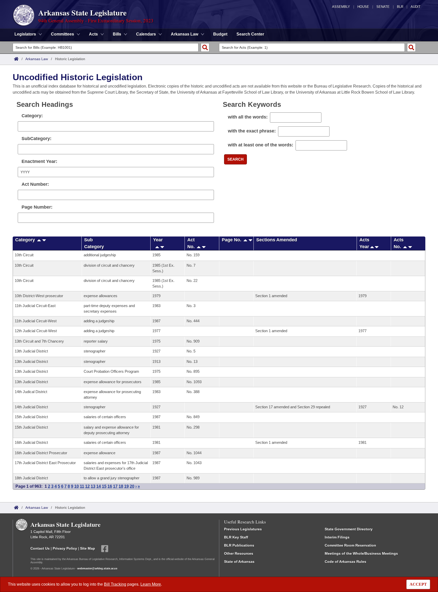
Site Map (87, 548)
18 (121, 486)
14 (98, 486)
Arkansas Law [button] (184, 34)
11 (82, 486)
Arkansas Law (36, 59)
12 (87, 486)
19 (126, 486)
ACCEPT (418, 584)
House (363, 7)
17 (115, 486)
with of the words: (260, 144)
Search (235, 159)
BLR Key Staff (236, 537)
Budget (220, 34)
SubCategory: (36, 138)
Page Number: (37, 207)
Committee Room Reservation (350, 545)
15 (104, 486)
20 (132, 486)
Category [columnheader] (25, 239)
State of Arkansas (239, 562)
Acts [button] (93, 34)
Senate (383, 7)
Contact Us (40, 548)
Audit (416, 7)
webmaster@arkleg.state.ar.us (97, 568)
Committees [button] (62, 34)
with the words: (248, 117)
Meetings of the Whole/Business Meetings (361, 553)
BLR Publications (239, 545)
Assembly (341, 7)
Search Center (250, 34)
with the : (252, 130)
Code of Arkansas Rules (345, 562)
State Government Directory (349, 529)
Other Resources (238, 553)
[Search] (205, 47)
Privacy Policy (65, 548)
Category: (32, 115)
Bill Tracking (115, 584)
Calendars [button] (146, 34)
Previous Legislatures (243, 529)
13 (93, 486)
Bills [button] (117, 34)
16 (109, 486)
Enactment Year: (39, 161)
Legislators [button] (25, 34)
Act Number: (35, 184)
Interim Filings (337, 537)
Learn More (150, 584)
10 (76, 486)
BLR (400, 7)
